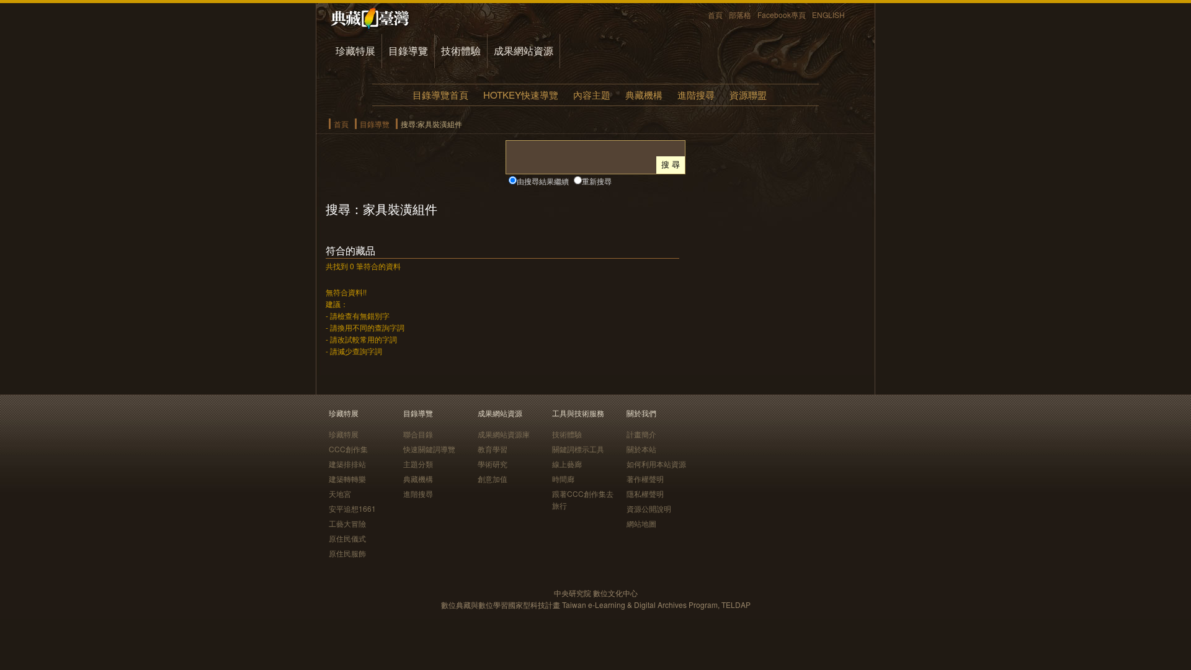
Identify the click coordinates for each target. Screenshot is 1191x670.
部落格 (740, 14)
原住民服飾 (347, 553)
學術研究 (492, 463)
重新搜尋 (597, 181)
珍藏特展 (355, 50)
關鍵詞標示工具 (578, 449)
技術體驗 (461, 50)
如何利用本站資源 (656, 463)
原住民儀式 (347, 538)
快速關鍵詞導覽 (429, 449)
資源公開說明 (649, 508)
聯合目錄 (418, 434)
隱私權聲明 (645, 493)
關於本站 (641, 449)
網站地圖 (641, 523)
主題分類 (418, 463)
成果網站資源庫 (504, 434)
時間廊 (563, 478)
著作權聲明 (645, 478)
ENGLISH (828, 14)
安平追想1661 (352, 508)
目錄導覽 (408, 50)
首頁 (715, 14)
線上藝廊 (567, 463)
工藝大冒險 (347, 523)
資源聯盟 (748, 94)
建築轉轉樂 (347, 478)
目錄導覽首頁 (440, 94)
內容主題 (591, 94)
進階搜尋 (696, 94)
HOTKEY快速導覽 (520, 94)
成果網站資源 (523, 50)
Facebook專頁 (781, 14)
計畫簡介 (641, 434)
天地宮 (340, 493)
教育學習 (492, 449)
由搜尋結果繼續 (543, 181)
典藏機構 (643, 94)
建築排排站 (347, 463)
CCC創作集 (348, 449)
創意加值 (492, 478)
